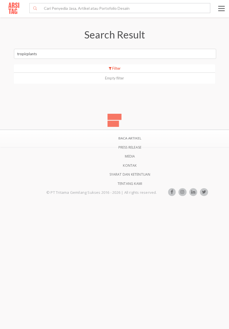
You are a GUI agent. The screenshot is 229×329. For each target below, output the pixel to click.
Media (130, 156)
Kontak (130, 165)
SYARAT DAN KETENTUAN (130, 174)
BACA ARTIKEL (129, 138)
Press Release (130, 147)
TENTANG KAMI (130, 183)
